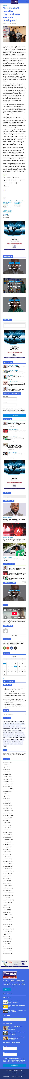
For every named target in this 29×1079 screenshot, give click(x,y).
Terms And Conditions (16, 1076)
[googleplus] (8, 648)
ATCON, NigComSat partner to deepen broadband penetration (16, 1038)
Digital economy (6, 728)
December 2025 (8, 781)
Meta (16, 732)
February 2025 (8, 805)
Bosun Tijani (12, 723)
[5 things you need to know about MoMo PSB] (5, 1006)
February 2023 (8, 861)
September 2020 (8, 929)
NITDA (12, 739)
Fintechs (9, 452)
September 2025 (8, 788)
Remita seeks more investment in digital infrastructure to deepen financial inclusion (16, 455)
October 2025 (7, 786)
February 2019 (8, 946)
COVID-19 (5, 726)
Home (4, 1074)
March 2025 (7, 803)
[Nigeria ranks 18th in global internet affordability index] (5, 1027)
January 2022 (7, 890)
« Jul (3, 678)
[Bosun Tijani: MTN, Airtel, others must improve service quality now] (5, 389)
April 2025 (7, 800)
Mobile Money (15, 735)
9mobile (8, 721)
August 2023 (7, 846)
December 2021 (8, 892)
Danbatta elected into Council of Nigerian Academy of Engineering (8, 203)
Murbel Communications (16, 1071)
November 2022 (8, 866)
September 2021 (8, 900)
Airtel (16, 721)
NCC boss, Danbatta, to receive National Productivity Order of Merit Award (7, 212)
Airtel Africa (21, 721)
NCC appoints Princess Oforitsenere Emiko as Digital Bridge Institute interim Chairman (14, 304)
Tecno (4, 744)
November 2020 (8, 924)
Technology (11, 300)
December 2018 (8, 951)
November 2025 (8, 783)
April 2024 (7, 827)
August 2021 (7, 902)
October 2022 (7, 868)
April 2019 (7, 943)
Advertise (15, 1074)
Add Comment (12, 1029)
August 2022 (7, 873)
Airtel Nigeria (6, 723)
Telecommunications (12, 744)
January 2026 (7, 779)
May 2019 (7, 941)
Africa (12, 721)
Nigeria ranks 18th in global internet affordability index (15, 1027)
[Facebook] (11, 648)
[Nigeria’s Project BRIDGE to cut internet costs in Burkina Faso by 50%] (5, 366)
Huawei (5, 732)
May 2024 (7, 825)
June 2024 (7, 822)
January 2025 (7, 808)
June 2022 (7, 878)
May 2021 (7, 909)
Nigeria (8, 739)
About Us (9, 1074)
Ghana (9, 730)
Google (19, 730)
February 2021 (8, 917)
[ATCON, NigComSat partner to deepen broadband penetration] (5, 1038)
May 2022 (7, 880)
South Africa (14, 741)
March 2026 (7, 774)
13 (15, 666)
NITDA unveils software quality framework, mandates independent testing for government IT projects (15, 446)
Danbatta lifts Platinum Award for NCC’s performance (19, 202)
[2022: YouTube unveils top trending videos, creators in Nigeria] (5, 1011)
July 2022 (6, 876)
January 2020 (7, 938)
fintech (4, 730)
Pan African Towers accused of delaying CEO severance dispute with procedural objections (16, 384)
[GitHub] (15, 648)
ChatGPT (22, 723)
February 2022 (8, 888)
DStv (13, 728)
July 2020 (6, 934)
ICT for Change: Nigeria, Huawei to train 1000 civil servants (16, 1032)
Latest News (11, 263)
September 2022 (8, 871)
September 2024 (8, 815)
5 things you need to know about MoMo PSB (16, 1006)
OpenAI (17, 739)
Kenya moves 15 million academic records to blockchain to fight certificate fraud (17, 431)
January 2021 (7, 919)
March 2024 (7, 830)
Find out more (7, 989)
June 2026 (7, 767)
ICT (9, 732)
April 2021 (7, 912)
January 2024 (7, 834)
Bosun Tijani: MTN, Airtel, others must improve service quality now (16, 390)
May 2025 (7, 798)
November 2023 (8, 839)
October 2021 (7, 897)
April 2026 (7, 771)
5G (4, 721)
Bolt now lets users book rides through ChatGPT (16, 439)
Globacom (14, 730)
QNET (4, 741)
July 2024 (6, 820)
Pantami (22, 739)
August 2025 (7, 791)
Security (9, 741)
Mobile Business (6, 735)
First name (6, 396)
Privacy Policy (6, 1076)
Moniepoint (21, 735)
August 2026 (7, 762)
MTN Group (9, 737)
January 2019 (7, 948)
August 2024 (7, 817)
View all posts (14, 635)
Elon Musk (17, 728)
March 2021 (7, 914)
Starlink (20, 741)
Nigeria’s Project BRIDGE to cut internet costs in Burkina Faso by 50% (14, 266)
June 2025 (7, 796)
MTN (4, 737)
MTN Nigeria (15, 737)
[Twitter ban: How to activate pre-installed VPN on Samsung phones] (5, 1002)
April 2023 (7, 856)
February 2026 (8, 776)
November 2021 (8, 895)
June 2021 (7, 907)
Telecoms (5, 5)
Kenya (12, 732)
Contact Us (22, 1074)
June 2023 (7, 851)
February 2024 (8, 832)
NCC (4, 739)
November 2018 (8, 953)
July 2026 (6, 764)
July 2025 (6, 793)
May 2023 (7, 854)
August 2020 (7, 931)
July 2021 (6, 905)
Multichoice (22, 737)
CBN (18, 723)
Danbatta (18, 726)
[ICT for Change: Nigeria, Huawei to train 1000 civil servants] (5, 1033)
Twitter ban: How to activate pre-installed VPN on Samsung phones (17, 1001)
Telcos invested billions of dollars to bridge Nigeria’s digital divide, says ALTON (14, 286)
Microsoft (21, 732)
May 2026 (7, 769)
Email (4, 403)
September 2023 (8, 844)
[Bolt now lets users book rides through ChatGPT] (5, 437)
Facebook (23, 728)
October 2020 (7, 926)
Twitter (4, 746)
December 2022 (8, 863)
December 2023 (8, 837)
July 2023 (6, 849)
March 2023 (7, 859)
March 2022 (7, 885)
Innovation (10, 436)
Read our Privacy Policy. (18, 412)
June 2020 (7, 936)
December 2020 (8, 921)
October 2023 (7, 842)
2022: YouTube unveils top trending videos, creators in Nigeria (17, 1011)
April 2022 (7, 883)
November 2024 (8, 810)
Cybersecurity (12, 726)
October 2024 (7, 813)
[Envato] (4, 648)
